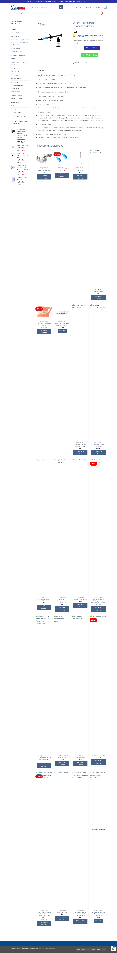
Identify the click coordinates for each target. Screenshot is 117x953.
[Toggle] (29, 91)
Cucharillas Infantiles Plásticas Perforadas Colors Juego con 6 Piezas (44, 914)
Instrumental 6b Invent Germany (19, 63)
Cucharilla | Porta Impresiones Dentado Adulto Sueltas (80, 913)
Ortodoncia (15, 36)
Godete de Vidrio (62, 912)
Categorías (19, 14)
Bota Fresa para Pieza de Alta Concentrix (62, 324)
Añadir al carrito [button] (44, 177)
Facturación (84, 14)
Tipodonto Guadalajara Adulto (44, 324)
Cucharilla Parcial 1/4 (62, 169)
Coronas (13, 109)
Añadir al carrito (91, 47)
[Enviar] (61, 7)
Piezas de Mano (16, 99)
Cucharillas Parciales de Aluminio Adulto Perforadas (98, 913)
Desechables (15, 48)
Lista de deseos (95, 14)
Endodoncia (15, 75)
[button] (83, 7)
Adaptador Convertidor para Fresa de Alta (62, 601)
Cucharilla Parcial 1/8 (98, 756)
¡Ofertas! (40, 14)
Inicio (12, 14)
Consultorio (15, 102)
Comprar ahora (90, 55)
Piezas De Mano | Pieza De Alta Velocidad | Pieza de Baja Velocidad (20, 42)
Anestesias (14, 82)
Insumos (14, 29)
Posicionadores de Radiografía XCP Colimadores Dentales (98, 601)
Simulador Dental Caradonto (98, 445)
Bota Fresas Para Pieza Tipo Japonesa (44, 170)
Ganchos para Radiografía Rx (80, 756)
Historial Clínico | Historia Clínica (80, 445)
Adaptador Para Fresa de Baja (80, 170)
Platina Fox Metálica (80, 599)
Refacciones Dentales (18, 116)
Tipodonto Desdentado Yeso (98, 290)
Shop (27, 14)
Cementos (14, 68)
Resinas (13, 106)
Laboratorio (15, 71)
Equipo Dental (16, 113)
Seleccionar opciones (80, 922)
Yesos (13, 59)
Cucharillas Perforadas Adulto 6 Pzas (62, 756)
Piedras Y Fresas (16, 95)
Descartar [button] (88, 1)
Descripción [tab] (40, 70)
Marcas (33, 14)
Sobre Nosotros (73, 14)
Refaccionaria (49, 14)
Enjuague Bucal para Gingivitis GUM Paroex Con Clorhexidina (44, 757)
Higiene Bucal (16, 79)
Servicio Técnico (61, 14)
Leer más (62, 330)
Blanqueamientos (17, 51)
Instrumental (15, 91)
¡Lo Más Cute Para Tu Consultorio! (18, 87)
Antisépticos (15, 33)
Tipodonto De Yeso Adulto (44, 600)
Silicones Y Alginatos (18, 55)
